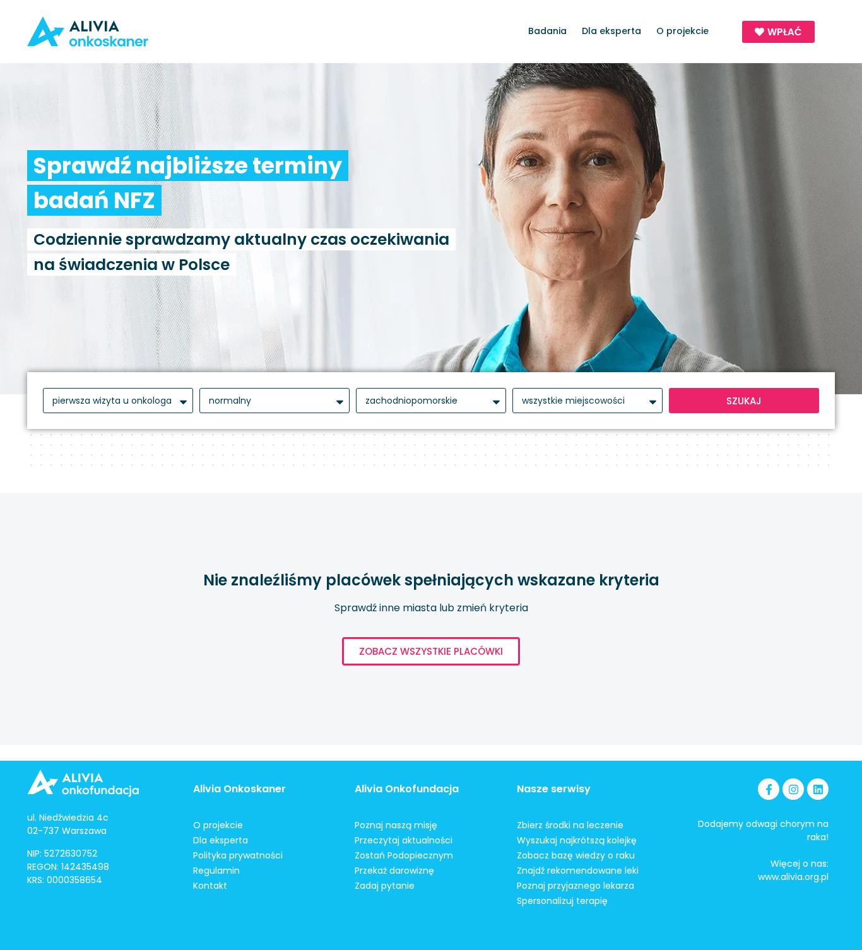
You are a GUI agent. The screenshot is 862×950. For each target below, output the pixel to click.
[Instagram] (793, 789)
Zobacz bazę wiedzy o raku (576, 855)
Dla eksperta (611, 31)
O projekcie (682, 31)
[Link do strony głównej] (124, 31)
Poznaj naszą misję (396, 825)
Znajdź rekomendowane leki (578, 870)
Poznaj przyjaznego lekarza (575, 885)
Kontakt (210, 885)
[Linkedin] (818, 789)
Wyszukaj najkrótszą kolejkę (577, 840)
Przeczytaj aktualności (403, 840)
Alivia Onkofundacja (407, 789)
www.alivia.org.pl (793, 877)
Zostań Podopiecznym (404, 855)
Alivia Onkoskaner (239, 789)
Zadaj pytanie (385, 885)
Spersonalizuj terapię (562, 900)
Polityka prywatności (238, 855)
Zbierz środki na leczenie (570, 825)
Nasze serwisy (554, 789)
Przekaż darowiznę (394, 870)
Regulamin (216, 870)
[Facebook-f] (768, 789)
